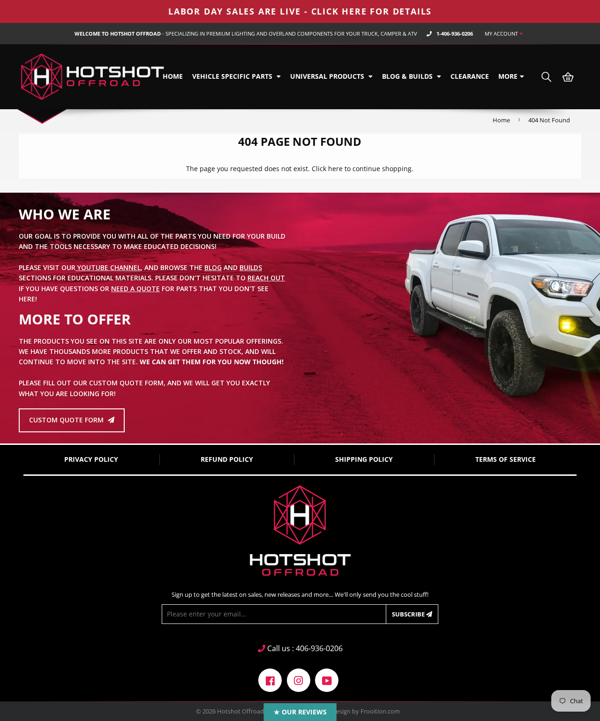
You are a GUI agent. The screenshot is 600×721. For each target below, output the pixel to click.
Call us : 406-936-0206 (304, 648)
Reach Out (266, 278)
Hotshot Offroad (240, 711)
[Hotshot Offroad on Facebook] (270, 679)
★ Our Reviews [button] (300, 711)
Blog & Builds (408, 76)
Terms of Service (505, 459)
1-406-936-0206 (454, 33)
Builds (251, 267)
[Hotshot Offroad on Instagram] (298, 679)
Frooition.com (380, 711)
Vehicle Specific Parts (233, 76)
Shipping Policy (364, 459)
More (508, 76)
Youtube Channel (108, 267)
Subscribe (409, 614)
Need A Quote (135, 288)
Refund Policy (227, 459)
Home (173, 76)
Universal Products (328, 76)
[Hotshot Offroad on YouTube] (326, 679)
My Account (502, 33)
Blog (213, 267)
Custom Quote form (67, 420)
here (335, 168)
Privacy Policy (91, 459)
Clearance (469, 76)
